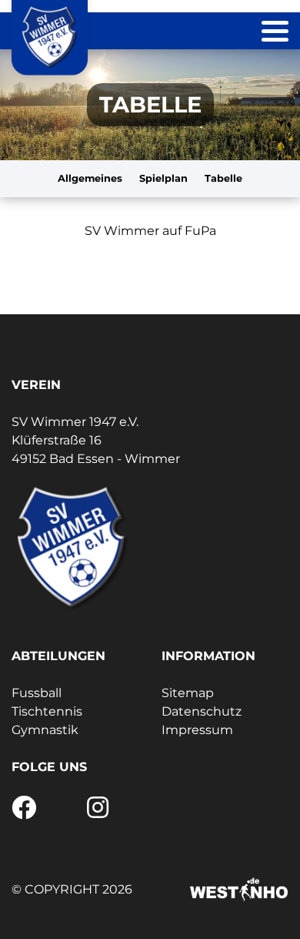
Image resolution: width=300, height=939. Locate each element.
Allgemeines (90, 178)
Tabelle (223, 178)
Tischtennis (47, 711)
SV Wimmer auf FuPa (150, 230)
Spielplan (163, 178)
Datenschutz (202, 711)
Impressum (197, 730)
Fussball (37, 693)
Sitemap (188, 693)
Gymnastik (45, 730)
